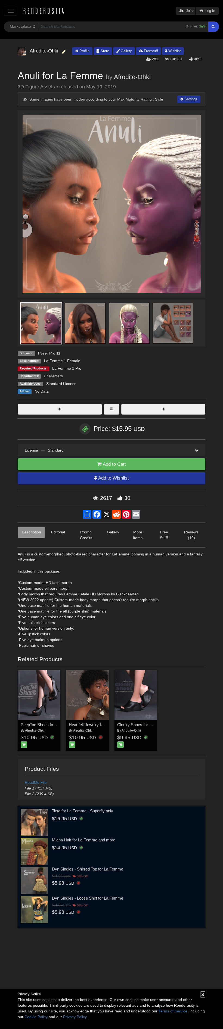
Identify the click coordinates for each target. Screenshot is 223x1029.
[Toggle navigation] (10, 10)
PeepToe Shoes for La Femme (48, 724)
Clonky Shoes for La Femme (142, 724)
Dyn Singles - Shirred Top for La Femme (87, 869)
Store (104, 51)
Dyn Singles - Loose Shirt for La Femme (87, 898)
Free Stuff (164, 535)
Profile (83, 51)
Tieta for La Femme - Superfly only (82, 811)
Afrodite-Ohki (132, 76)
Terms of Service (173, 1011)
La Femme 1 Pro (66, 368)
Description (31, 532)
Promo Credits (86, 535)
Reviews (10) (191, 535)
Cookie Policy (36, 1017)
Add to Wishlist (113, 478)
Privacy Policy (74, 1017)
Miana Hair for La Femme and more (83, 840)
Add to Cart (114, 464)
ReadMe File (36, 782)
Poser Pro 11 (49, 353)
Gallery (126, 51)
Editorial (58, 532)
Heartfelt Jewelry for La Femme (97, 724)
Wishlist (174, 51)
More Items (138, 535)
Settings (190, 99)
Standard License (61, 383)
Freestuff (150, 51)
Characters (53, 376)
